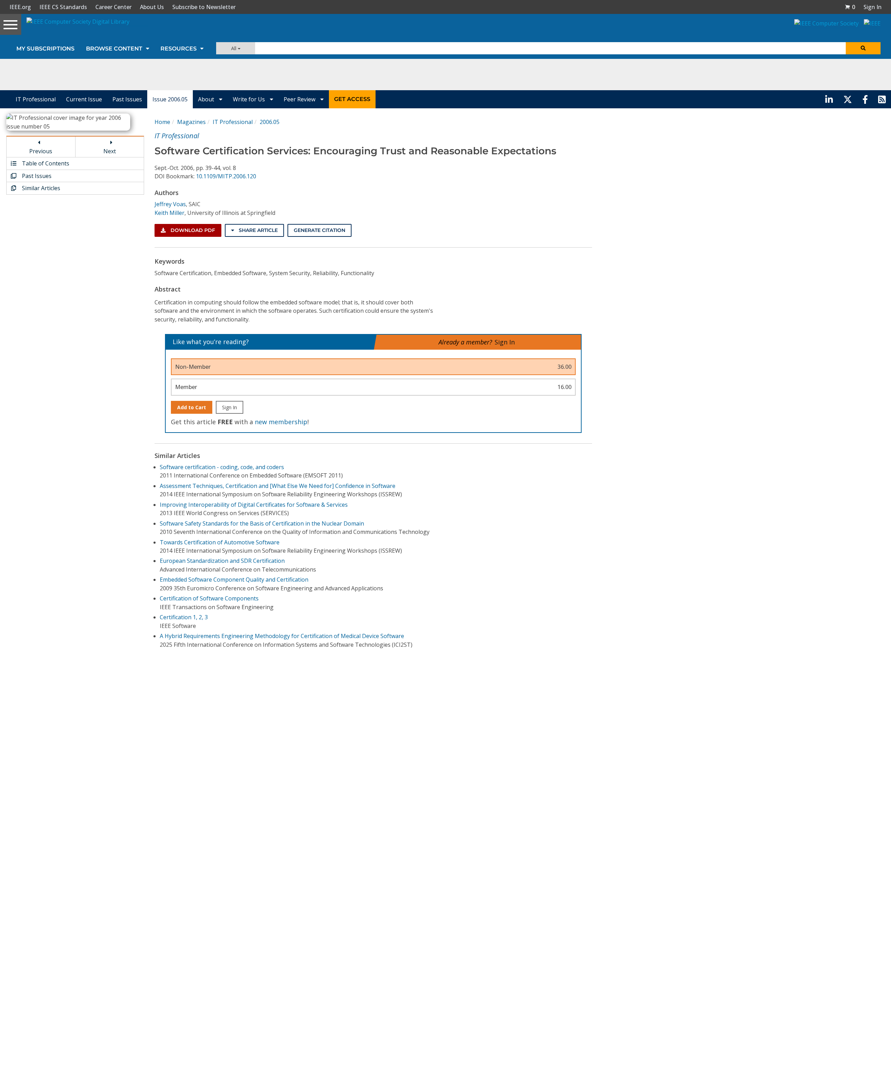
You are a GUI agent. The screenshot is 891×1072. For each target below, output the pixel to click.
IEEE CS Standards (63, 7)
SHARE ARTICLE (257, 230)
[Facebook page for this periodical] (865, 99)
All (234, 48)
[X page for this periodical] (847, 99)
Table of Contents (45, 163)
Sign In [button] (873, 7)
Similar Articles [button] (40, 188)
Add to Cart (191, 407)
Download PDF (192, 230)
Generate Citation (319, 230)
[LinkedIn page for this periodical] (829, 99)
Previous (40, 151)
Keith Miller (169, 213)
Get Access (352, 99)
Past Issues (127, 99)
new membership (281, 422)
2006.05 (269, 122)
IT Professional (36, 99)
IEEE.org (20, 7)
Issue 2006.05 (170, 99)
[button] (850, 7)
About (206, 99)
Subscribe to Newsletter (204, 7)
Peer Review (300, 99)
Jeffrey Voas (170, 204)
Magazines (191, 122)
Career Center (113, 7)
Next (109, 151)
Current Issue (84, 99)
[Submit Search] (863, 48)
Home (162, 122)
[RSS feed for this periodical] (882, 99)
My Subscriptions (45, 48)
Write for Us (249, 99)
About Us (152, 7)
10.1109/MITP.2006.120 (226, 176)
